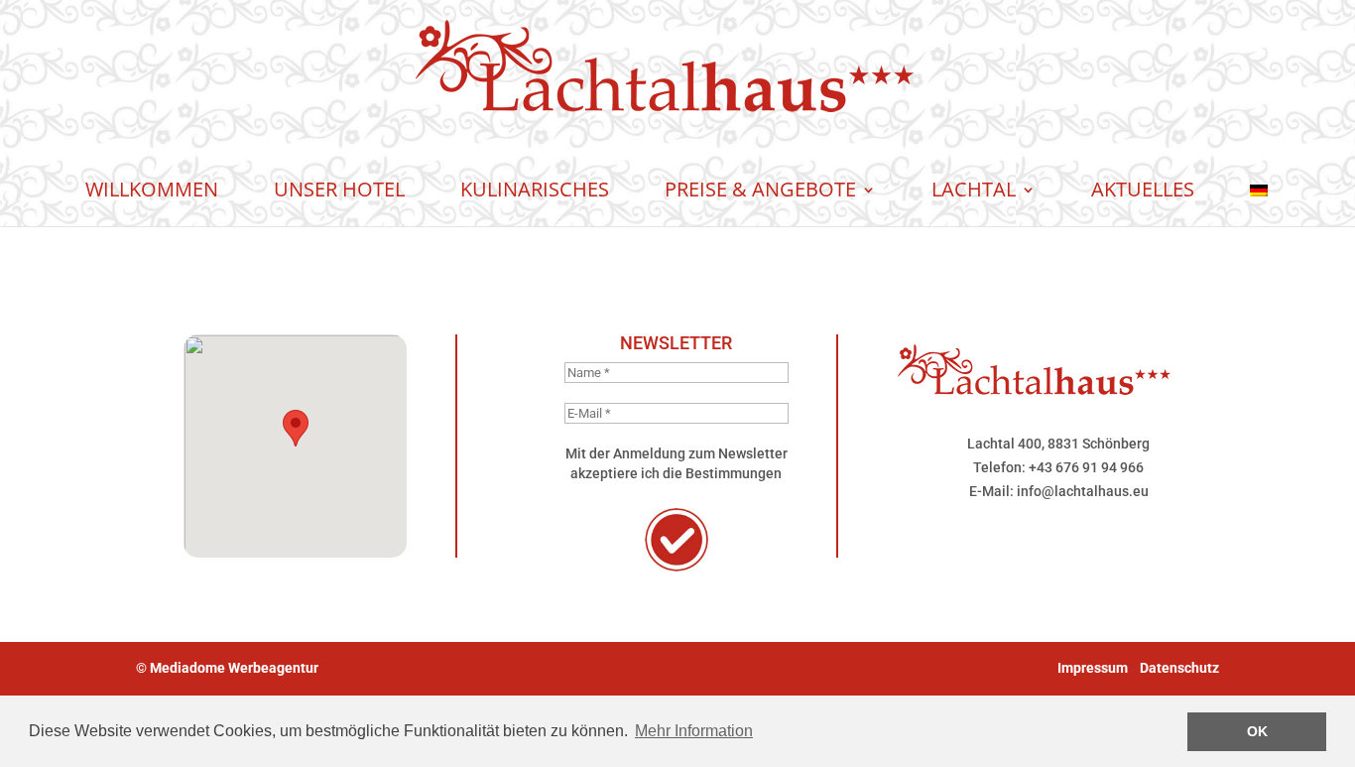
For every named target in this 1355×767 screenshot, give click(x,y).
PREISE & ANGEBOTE (760, 189)
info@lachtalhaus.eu (1083, 491)
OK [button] (1257, 731)
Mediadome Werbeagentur (234, 668)
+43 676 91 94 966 (1086, 467)
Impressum (1092, 668)
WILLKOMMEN (151, 189)
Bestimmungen (733, 473)
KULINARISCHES (534, 189)
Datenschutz (1179, 668)
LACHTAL (973, 189)
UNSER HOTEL (339, 189)
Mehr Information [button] (694, 730)
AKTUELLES (1142, 189)
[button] (295, 428)
